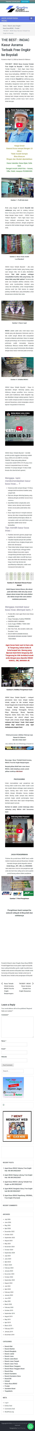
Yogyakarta (8, 1391)
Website (4, 1057)
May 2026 (8, 1225)
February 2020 (9, 1307)
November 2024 (9, 1247)
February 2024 (9, 1268)
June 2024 (8, 1259)
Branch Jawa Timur (11, 1364)
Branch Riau (9, 1371)
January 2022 (9, 1295)
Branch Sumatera (11, 1374)
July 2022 (7, 1286)
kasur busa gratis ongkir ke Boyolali (21, 965)
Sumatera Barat (10, 1388)
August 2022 (8, 1283)
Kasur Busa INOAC (8, 28)
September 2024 (10, 1253)
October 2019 (9, 1310)
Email (3, 1049)
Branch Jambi (9, 1354)
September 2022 (10, 1280)
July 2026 (7, 1219)
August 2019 (8, 1316)
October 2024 (9, 1250)
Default (7, 1381)
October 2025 (9, 1234)
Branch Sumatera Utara (13, 1376)
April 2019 (8, 1322)
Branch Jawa (9, 1356)
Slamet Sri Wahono (24, 59)
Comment (5, 1015)
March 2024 (8, 1265)
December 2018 (9, 1334)
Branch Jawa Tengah (14, 26)
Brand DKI (8, 1379)
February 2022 (9, 1292)
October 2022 (9, 1277)
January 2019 (9, 1331)
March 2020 (8, 1304)
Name (3, 1041)
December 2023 (9, 1274)
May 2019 (8, 1319)
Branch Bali (8, 1346)
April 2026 (8, 1228)
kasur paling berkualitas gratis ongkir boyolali (15, 968)
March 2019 (8, 1325)
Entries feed (8, 1406)
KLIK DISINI (25, 1)
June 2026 (8, 1222)
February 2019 (9, 1328)
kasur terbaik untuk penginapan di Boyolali (19, 975)
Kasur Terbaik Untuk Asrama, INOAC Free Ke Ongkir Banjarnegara (9, 988)
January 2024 (9, 1271)
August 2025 (8, 1240)
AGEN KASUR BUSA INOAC (20, 1423)
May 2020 (8, 1301)
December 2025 (9, 1231)
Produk (17, 28)
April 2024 (8, 1262)
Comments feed (10, 1409)
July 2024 (7, 1256)
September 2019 (10, 1313)
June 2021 (8, 1298)
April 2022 (8, 1289)
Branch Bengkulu (10, 1351)
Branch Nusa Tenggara (12, 1366)
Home (5, 26)
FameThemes (21, 1428)
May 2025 (8, 1243)
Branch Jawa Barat (11, 1359)
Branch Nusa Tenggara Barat (14, 1369)
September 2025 (10, 1237)
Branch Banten (10, 1349)
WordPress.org (9, 1412)
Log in (6, 1403)
